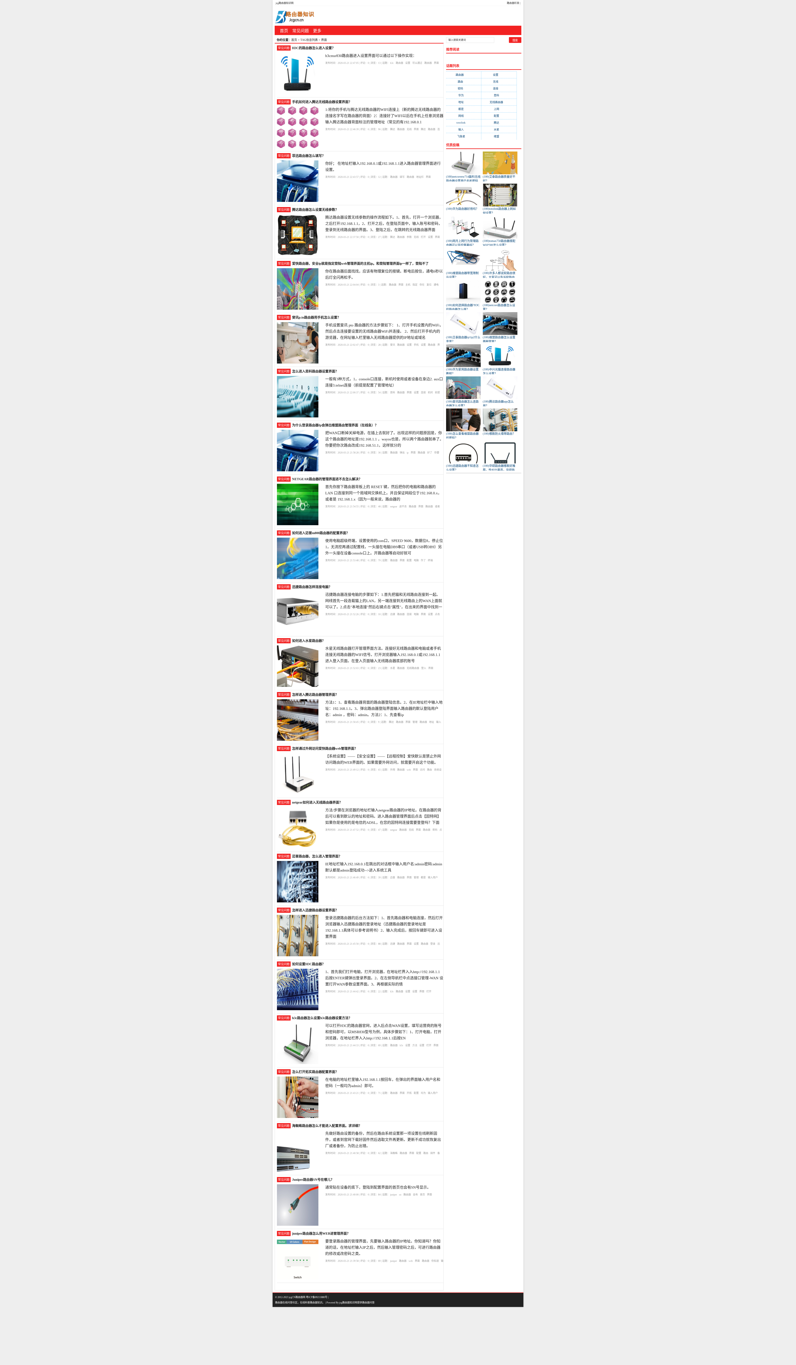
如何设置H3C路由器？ (308, 964)
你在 (422, 284)
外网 (392, 769)
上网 (499, 108)
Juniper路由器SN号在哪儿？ (313, 1179)
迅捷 (392, 614)
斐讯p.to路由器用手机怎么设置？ (316, 317)
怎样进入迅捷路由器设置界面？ (315, 910)
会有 (415, 1194)
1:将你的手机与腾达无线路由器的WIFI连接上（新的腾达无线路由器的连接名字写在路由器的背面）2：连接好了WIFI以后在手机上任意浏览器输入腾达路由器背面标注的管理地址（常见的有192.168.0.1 (384, 116)
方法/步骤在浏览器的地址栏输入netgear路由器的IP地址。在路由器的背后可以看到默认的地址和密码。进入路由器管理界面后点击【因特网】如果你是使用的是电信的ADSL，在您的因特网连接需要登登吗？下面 (383, 816)
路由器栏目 (513, 3)
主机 (407, 284)
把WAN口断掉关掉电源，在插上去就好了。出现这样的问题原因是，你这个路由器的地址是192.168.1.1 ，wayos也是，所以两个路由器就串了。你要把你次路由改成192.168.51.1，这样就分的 (384, 439)
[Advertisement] (124, 1336)
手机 (416, 344)
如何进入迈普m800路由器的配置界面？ (320, 533)
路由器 (399, 63)
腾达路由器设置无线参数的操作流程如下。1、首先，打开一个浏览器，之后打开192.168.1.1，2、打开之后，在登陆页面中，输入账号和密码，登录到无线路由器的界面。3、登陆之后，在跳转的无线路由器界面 (384, 223)
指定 (415, 284)
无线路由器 (413, 668)
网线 (463, 115)
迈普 (392, 877)
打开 (423, 237)
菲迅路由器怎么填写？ (308, 156)
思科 (392, 392)
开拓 (409, 1093)
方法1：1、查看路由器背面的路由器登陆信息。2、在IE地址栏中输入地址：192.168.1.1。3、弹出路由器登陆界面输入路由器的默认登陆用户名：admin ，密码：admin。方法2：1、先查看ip (384, 708)
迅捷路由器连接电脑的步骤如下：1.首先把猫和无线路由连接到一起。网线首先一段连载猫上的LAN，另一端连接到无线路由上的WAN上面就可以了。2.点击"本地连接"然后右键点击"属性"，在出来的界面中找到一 (383, 601)
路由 (429, 769)
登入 (423, 668)
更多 (317, 31)
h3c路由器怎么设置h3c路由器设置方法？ (322, 1018)
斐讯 (392, 344)
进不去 (403, 506)
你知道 (435, 1261)
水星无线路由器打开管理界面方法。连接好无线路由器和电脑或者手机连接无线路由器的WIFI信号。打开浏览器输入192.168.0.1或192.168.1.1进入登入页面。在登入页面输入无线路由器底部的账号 (383, 654)
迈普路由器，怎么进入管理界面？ (317, 856)
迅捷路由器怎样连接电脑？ (312, 587)
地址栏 (420, 177)
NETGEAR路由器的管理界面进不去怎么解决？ (327, 479)
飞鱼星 (463, 136)
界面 (436, 63)
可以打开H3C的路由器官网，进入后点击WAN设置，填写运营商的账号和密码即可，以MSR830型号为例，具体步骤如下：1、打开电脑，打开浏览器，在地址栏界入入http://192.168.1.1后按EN (383, 1032)
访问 (422, 769)
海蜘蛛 (394, 1153)
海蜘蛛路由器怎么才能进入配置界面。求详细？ (327, 1125)
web (409, 769)
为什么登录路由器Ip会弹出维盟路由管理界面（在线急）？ (335, 425)
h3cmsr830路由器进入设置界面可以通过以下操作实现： (370, 56)
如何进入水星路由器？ (308, 640)
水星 (392, 668)
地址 (431, 722)
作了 (423, 560)
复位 (429, 284)
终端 (430, 560)
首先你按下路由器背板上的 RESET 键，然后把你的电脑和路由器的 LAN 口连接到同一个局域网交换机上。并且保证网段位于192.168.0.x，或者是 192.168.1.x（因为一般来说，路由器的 (383, 493)
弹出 (402, 452)
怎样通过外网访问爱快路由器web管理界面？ (325, 748)
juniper (393, 1194)
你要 (436, 452)
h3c (392, 63)
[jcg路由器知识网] (296, 16)
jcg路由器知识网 (285, 3)
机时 (430, 392)
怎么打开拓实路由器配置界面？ (315, 1072)
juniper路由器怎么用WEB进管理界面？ (321, 1233)
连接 (423, 392)
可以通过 (417, 63)
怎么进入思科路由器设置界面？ (315, 371)
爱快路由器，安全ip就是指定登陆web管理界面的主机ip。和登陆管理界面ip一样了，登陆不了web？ (360, 264)
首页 (284, 31)
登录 (432, 943)
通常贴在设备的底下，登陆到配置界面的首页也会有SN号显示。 (378, 1187)
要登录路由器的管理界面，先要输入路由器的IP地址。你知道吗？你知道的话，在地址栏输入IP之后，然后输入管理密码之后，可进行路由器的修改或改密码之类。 (382, 1247)
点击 (437, 614)
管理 (415, 722)
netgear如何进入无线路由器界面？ (317, 802)
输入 (438, 722)
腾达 (392, 129)
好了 (429, 452)
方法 (414, 1045)
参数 (409, 237)
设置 (407, 63)
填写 (402, 177)
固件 (432, 1153)
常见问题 (300, 31)
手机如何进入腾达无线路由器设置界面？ (322, 102)
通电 (436, 284)
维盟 (499, 136)
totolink (463, 122)
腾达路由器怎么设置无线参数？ (315, 209)
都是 (423, 877)
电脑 (416, 560)
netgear (393, 506)
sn (400, 1194)
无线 (409, 129)
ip (408, 452)
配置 (409, 560)
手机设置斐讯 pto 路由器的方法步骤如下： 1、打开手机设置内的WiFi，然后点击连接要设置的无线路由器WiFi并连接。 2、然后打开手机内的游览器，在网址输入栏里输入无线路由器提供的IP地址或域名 (384, 331)
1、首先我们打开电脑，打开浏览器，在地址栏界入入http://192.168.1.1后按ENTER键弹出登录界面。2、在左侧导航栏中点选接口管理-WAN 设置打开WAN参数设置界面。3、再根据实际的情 (384, 978)
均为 (423, 1093)
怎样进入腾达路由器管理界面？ (315, 694)
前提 (437, 392)
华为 (463, 95)
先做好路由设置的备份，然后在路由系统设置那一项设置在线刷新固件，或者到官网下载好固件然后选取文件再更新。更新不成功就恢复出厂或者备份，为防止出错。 (383, 1139)
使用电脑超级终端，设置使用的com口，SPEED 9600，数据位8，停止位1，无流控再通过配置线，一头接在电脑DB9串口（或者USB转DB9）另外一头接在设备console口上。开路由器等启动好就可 (384, 547)
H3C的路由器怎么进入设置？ (313, 48)
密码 (434, 829)
